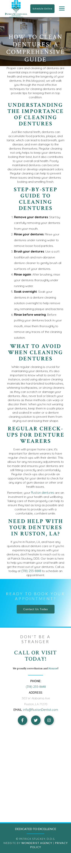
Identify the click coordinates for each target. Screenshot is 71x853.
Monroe (53, 668)
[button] (61, 8)
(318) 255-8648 (31, 571)
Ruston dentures (42, 492)
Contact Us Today (35, 609)
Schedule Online (42, 8)
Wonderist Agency (36, 843)
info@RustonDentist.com (40, 710)
